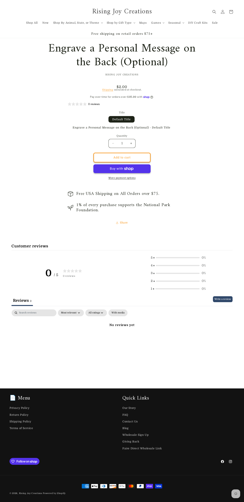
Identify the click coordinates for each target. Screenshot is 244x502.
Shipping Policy (20, 421)
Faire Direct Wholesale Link (142, 448)
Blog (125, 428)
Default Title (121, 119)
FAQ (125, 414)
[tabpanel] (122, 338)
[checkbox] (118, 312)
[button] (77, 23)
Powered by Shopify (54, 493)
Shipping (107, 89)
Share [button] (124, 222)
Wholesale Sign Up (135, 434)
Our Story (129, 407)
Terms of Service (21, 428)
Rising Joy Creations (30, 493)
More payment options (122, 178)
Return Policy (19, 414)
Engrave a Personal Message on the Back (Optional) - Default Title (121, 127)
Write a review (222, 299)
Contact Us (130, 421)
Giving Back (130, 441)
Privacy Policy (19, 407)
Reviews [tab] (22, 300)
